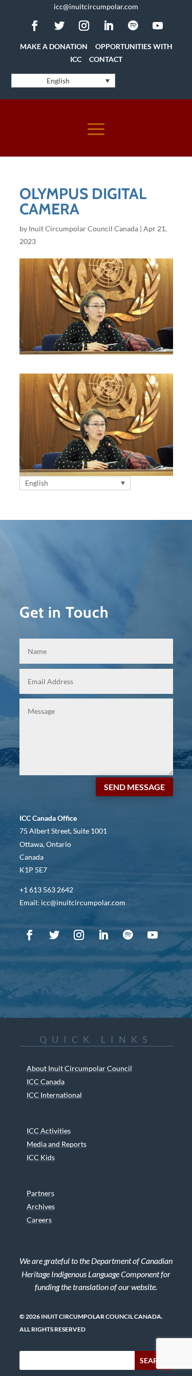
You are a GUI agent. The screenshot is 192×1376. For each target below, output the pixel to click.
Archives (41, 1206)
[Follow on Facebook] (35, 25)
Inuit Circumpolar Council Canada (83, 228)
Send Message (134, 787)
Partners (40, 1193)
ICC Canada (46, 1081)
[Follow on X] (59, 25)
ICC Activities (49, 1130)
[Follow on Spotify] (133, 25)
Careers (39, 1219)
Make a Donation (54, 46)
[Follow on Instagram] (84, 25)
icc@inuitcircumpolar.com (96, 6)
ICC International (54, 1094)
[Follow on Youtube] (157, 25)
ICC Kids (41, 1157)
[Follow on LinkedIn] (108, 25)
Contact (105, 59)
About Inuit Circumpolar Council (79, 1068)
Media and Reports (57, 1144)
